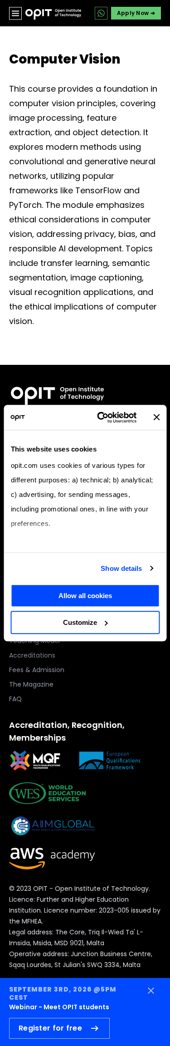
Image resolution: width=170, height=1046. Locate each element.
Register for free (50, 1028)
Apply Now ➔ (136, 13)
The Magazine (31, 684)
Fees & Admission (36, 669)
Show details (121, 568)
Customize (80, 622)
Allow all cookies (85, 595)
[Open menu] (15, 13)
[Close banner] (156, 417)
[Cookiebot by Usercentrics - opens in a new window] (101, 417)
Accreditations (32, 655)
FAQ (15, 698)
